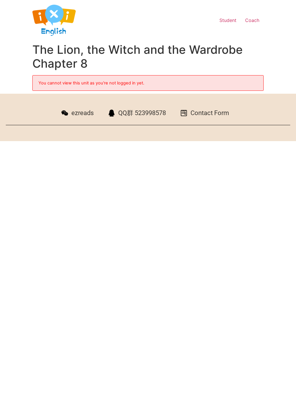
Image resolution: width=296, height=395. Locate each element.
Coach (252, 20)
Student (227, 20)
